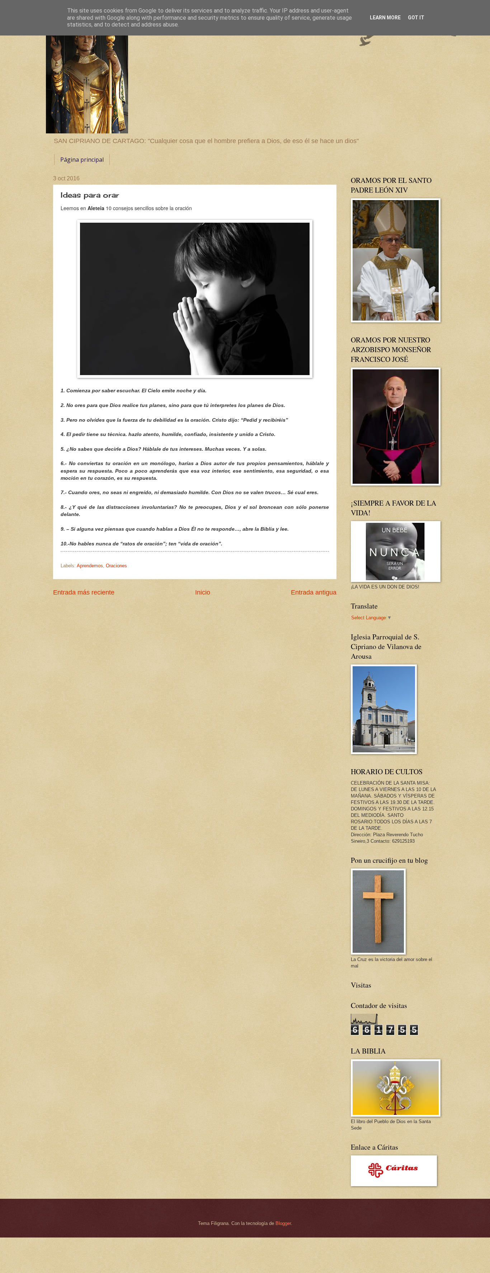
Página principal (82, 160)
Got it (416, 17)
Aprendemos (90, 565)
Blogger (283, 1223)
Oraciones (116, 565)
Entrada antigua (313, 592)
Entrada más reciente (83, 592)
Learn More (385, 17)
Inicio (202, 592)
